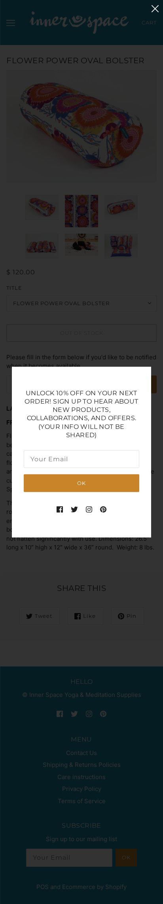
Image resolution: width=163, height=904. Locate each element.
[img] (60, 509)
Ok (81, 483)
